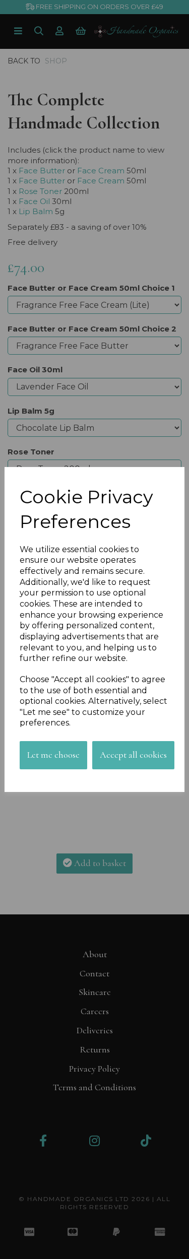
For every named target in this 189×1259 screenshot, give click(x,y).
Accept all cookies (133, 754)
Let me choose (53, 754)
